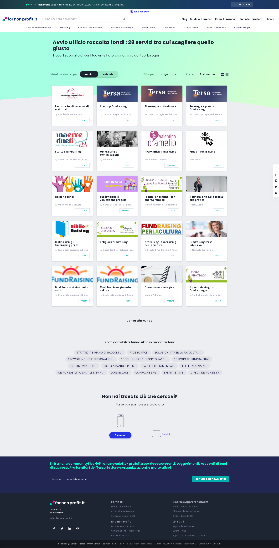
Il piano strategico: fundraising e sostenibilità (202, 289)
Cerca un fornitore (120, 535)
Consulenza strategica (159, 287)
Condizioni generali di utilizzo (71, 544)
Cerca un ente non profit (123, 515)
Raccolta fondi (64, 197)
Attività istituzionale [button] (216, 27)
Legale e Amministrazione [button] (38, 27)
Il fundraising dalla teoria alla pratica (206, 198)
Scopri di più (242, 4)
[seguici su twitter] (62, 528)
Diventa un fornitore (121, 506)
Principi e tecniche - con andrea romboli (160, 198)
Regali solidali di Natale (184, 526)
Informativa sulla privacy (98, 544)
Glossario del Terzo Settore (186, 511)
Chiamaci (120, 435)
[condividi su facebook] (276, 168)
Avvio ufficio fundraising (160, 151)
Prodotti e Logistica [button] (243, 27)
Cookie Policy (118, 544)
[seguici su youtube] (78, 528)
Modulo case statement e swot (71, 289)
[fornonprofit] (67, 502)
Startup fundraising (68, 151)
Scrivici (166, 434)
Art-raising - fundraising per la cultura (160, 244)
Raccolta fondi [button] (148, 27)
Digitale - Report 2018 (183, 515)
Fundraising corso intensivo (201, 244)
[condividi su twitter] (276, 187)
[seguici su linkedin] (70, 528)
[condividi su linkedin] (276, 174)
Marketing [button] (65, 27)
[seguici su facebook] (54, 528)
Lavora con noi (179, 530)
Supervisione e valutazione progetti (113, 198)
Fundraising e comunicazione (109, 153)
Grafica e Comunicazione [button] (90, 27)
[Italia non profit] (139, 11)
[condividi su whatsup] (276, 181)
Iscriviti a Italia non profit (122, 526)
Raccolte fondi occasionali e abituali (72, 108)
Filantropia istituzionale (160, 106)
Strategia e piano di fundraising (202, 108)
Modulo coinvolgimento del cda (115, 289)
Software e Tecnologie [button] (122, 27)
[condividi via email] (276, 193)
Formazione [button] (169, 27)
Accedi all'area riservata (122, 511)
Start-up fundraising (113, 106)
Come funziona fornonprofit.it (125, 530)
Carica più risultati (139, 321)
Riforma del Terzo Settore (185, 506)
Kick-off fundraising (202, 151)
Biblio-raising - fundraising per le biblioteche (66, 244)
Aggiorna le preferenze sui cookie (189, 535)
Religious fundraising (114, 242)
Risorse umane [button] (191, 27)
